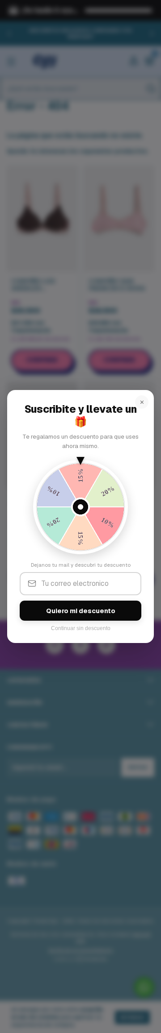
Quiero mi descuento (80, 610)
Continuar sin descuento (80, 628)
